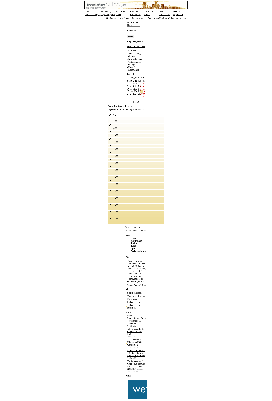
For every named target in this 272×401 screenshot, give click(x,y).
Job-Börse (120, 11)
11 (131, 89)
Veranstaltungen (92, 14)
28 (131, 83)
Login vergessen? (135, 41)
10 (128, 89)
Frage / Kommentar (133, 68)
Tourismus (118, 106)
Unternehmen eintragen (134, 63)
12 (134, 89)
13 (136, 89)
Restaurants (135, 14)
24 (128, 94)
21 (139, 91)
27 (128, 83)
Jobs (127, 289)
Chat (161, 11)
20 (136, 91)
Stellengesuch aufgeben (133, 306)
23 (144, 91)
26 (134, 94)
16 (144, 89)
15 (141, 89)
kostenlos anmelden (136, 46)
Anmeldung (106, 11)
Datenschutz (164, 14)
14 (139, 89)
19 (134, 91)
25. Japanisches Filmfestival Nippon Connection (136, 342)
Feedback (177, 11)
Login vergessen (108, 14)
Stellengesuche (134, 302)
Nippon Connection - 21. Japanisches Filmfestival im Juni (136, 353)
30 (136, 83)
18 (131, 91)
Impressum (178, 14)
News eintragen (135, 59)
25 (131, 94)
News (118, 14)
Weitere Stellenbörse (136, 296)
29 (134, 83)
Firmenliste (132, 299)
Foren (147, 14)
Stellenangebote (134, 293)
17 (128, 91)
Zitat (127, 257)
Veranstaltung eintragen (134, 54)
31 (139, 83)
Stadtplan (148, 11)
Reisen (128, 106)
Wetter (128, 376)
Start (87, 11)
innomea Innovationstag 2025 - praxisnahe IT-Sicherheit (136, 319)
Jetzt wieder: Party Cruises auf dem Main (135, 331)
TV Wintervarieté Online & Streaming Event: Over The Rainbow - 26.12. (136, 365)
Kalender (134, 11)
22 (141, 91)
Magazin (129, 235)
